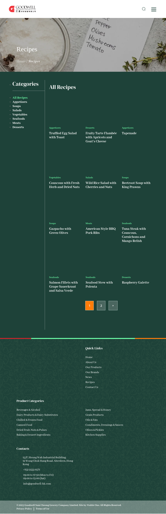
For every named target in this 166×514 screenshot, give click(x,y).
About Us (90, 362)
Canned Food (24, 425)
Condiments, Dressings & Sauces (104, 425)
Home (21, 61)
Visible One (93, 505)
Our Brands (92, 372)
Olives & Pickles (94, 430)
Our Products (93, 367)
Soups (16, 106)
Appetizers (19, 102)
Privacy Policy (24, 508)
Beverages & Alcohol (28, 410)
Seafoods (18, 119)
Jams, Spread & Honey (98, 410)
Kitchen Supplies (95, 435)
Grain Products (94, 415)
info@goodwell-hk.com (37, 483)
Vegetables (19, 115)
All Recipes (20, 98)
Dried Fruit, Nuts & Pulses (32, 430)
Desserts (18, 127)
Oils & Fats (91, 420)
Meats (16, 123)
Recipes (90, 382)
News (88, 377)
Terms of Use (42, 508)
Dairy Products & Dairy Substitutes (37, 415)
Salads (17, 110)
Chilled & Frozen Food (29, 420)
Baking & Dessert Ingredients (33, 435)
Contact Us (91, 387)
